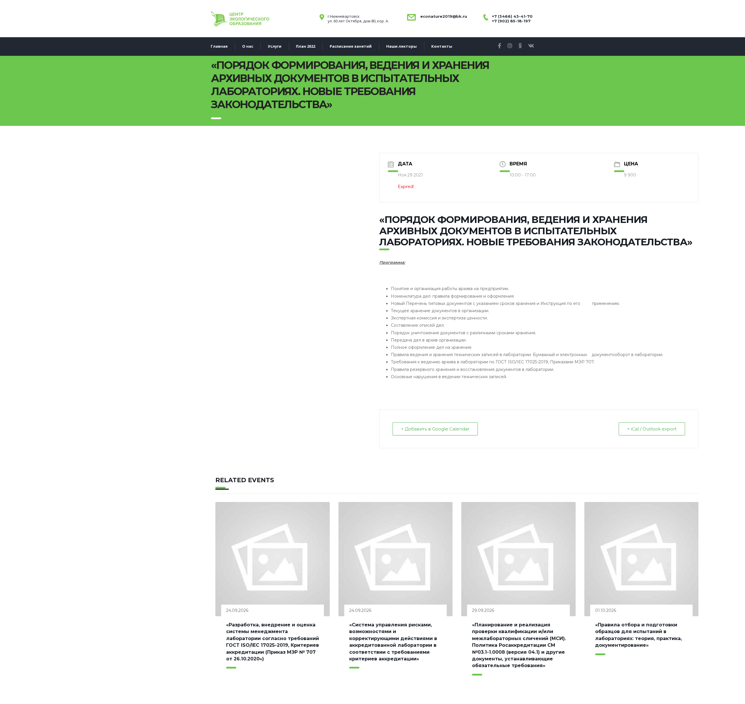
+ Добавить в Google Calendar (435, 429)
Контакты (441, 46)
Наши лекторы (401, 46)
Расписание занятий (351, 46)
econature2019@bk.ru (443, 16)
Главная (219, 46)
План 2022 (305, 46)
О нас (247, 46)
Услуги (274, 46)
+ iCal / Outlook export (652, 429)
